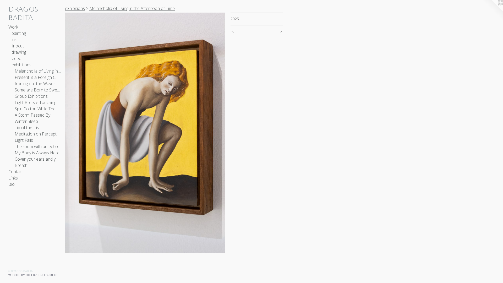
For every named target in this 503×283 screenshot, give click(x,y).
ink (14, 39)
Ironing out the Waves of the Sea (38, 83)
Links (13, 178)
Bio (11, 184)
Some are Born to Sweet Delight (38, 90)
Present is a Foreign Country (38, 77)
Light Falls (24, 140)
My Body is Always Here (37, 153)
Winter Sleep (26, 121)
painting (19, 33)
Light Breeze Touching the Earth (38, 102)
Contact (15, 172)
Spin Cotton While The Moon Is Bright (38, 109)
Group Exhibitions (31, 96)
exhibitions (21, 65)
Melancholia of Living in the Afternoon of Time (38, 71)
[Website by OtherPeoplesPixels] (492, 10)
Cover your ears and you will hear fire (38, 159)
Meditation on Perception (38, 134)
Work (13, 27)
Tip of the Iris (27, 127)
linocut (18, 46)
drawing (19, 52)
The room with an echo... (37, 146)
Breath (21, 165)
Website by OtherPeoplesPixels (32, 275)
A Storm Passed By (32, 115)
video (16, 58)
